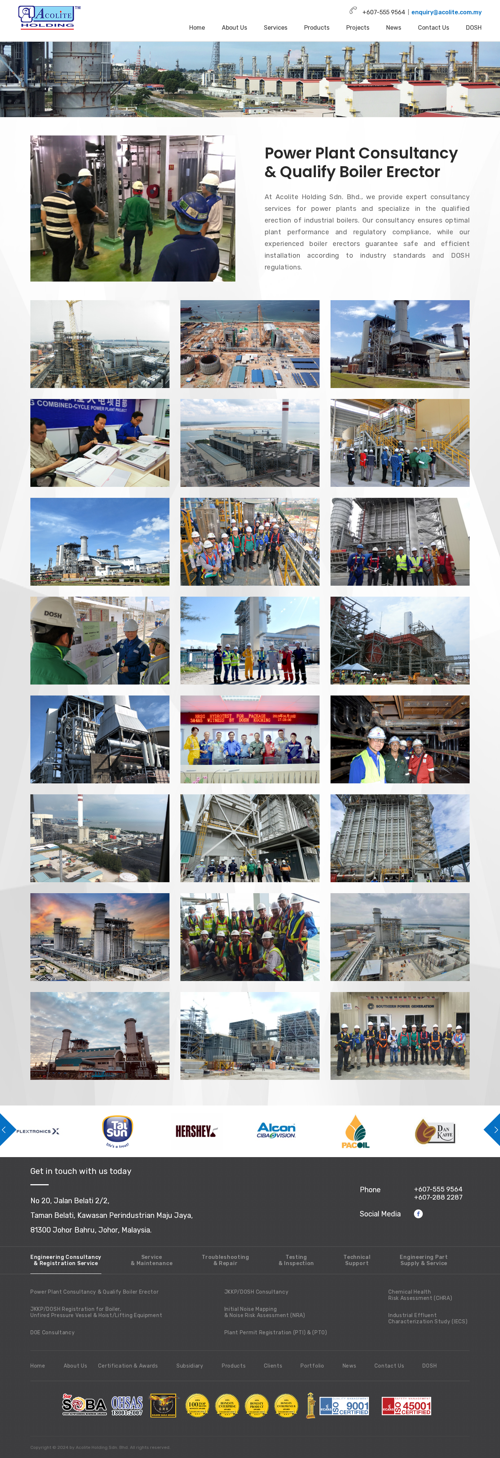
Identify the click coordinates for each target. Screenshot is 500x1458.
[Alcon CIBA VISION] (131, 1131)
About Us (234, 27)
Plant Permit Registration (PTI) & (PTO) (275, 1333)
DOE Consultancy (52, 1333)
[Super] (449, 1131)
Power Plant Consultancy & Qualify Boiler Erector (94, 1292)
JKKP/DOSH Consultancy (256, 1292)
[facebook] (418, 1213)
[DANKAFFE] (290, 1131)
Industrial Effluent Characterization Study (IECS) (427, 1318)
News (393, 27)
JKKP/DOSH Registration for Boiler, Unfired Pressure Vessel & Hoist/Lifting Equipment (96, 1312)
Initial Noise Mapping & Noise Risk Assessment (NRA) (264, 1312)
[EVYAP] (370, 1131)
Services (275, 27)
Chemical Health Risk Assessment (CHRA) (420, 1295)
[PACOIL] (211, 1131)
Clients (273, 1366)
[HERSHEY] (52, 1131)
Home (197, 27)
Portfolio (312, 1366)
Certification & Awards (128, 1366)
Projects (357, 27)
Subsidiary (190, 1366)
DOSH (474, 27)
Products (316, 27)
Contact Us (433, 27)
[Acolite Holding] (50, 17)
